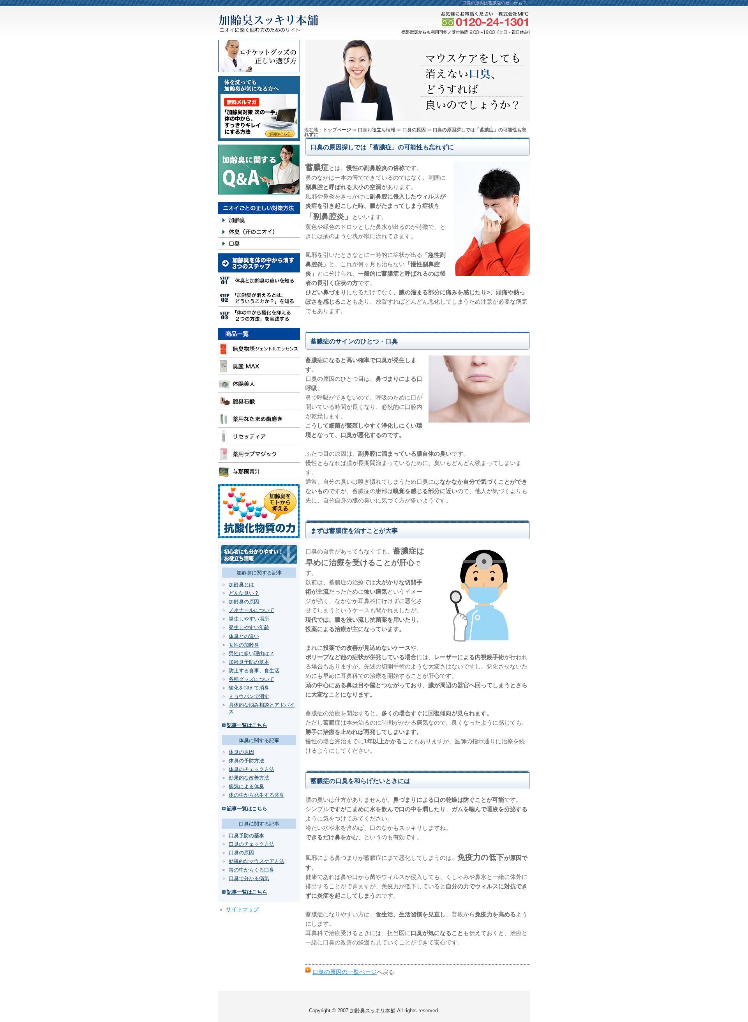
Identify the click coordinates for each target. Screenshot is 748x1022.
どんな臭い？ (244, 593)
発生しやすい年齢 (249, 627)
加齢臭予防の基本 (249, 662)
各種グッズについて (251, 679)
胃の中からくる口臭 (251, 870)
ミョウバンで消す (249, 696)
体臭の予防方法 (246, 761)
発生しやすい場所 (249, 619)
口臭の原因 (241, 853)
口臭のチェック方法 (251, 844)
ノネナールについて (251, 610)
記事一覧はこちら (247, 725)
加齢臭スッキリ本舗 (372, 1010)
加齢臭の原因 (244, 602)
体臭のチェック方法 (251, 769)
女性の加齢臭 (244, 645)
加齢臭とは (241, 584)
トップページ (337, 130)
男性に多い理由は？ (251, 653)
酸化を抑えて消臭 (249, 688)
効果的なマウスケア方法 (256, 861)
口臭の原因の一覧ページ (344, 972)
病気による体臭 (246, 786)
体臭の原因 (241, 752)
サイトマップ (242, 909)
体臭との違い (244, 636)
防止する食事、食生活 (254, 671)
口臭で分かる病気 (249, 878)
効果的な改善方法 (249, 778)
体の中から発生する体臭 (256, 795)
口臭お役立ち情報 (376, 130)
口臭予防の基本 (246, 835)
